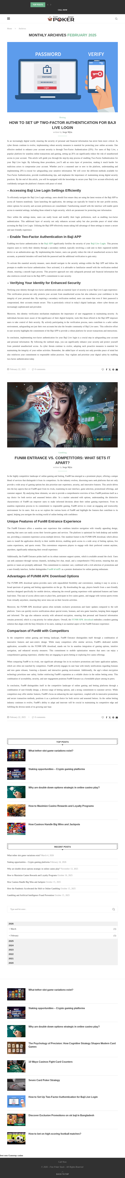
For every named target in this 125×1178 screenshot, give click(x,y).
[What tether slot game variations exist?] (16, 755)
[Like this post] (103, 369)
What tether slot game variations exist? (51, 750)
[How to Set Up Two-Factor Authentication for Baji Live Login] (16, 1101)
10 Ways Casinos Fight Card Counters (51, 1062)
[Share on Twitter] (110, 369)
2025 (11, 941)
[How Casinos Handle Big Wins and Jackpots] (16, 829)
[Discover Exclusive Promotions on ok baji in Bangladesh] (16, 1120)
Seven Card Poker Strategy (44, 1080)
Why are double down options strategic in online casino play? (64, 787)
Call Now (62, 10)
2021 (11, 958)
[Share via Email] (117, 369)
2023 (11, 949)
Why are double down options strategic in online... (57, 5)
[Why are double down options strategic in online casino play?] (16, 792)
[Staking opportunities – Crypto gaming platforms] (16, 774)
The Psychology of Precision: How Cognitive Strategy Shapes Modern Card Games (72, 1045)
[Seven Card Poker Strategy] (16, 1085)
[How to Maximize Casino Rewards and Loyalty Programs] (16, 810)
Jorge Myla (67, 132)
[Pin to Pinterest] (113, 369)
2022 (11, 954)
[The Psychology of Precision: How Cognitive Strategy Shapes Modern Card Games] (16, 1048)
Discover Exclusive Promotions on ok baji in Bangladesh (61, 1115)
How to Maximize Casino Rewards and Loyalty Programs (61, 806)
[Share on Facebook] (106, 369)
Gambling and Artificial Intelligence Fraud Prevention (30, 895)
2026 (11, 923)
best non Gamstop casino (11, 1155)
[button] (47, 4)
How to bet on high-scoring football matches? (55, 1133)
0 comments (40, 369)
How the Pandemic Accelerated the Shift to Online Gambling (33, 888)
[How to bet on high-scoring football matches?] (16, 1138)
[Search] (116, 18)
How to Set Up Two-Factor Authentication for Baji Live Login (63, 1097)
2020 (11, 963)
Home (9, 28)
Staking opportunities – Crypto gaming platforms (57, 769)
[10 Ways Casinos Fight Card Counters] (16, 1066)
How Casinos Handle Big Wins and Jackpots (54, 824)
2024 (11, 945)
